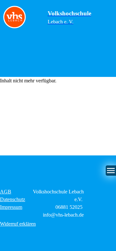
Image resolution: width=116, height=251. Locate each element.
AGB (5, 191)
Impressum (11, 207)
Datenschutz (12, 199)
